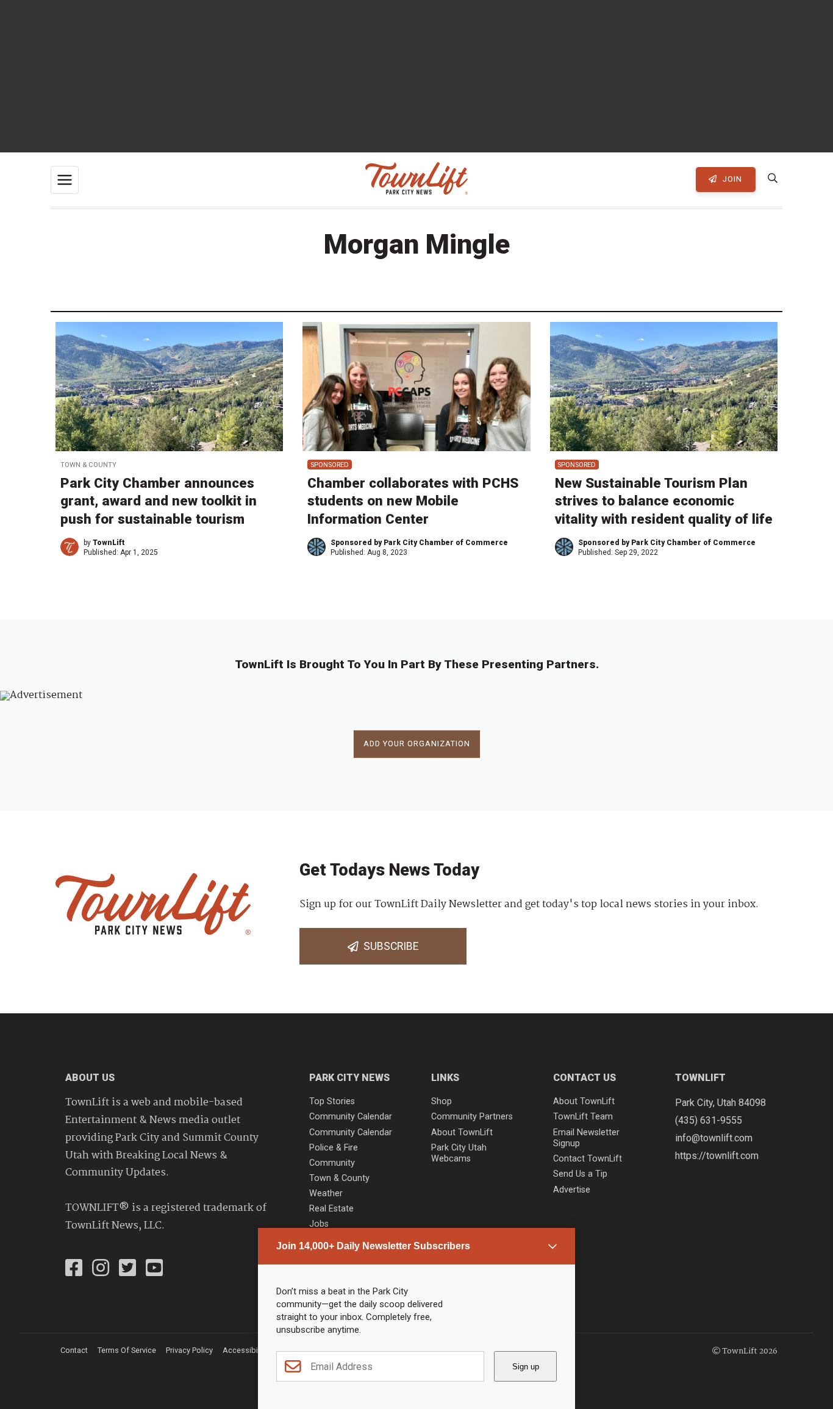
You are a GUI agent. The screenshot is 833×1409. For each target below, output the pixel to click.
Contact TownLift (587, 1159)
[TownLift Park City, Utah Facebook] (73, 1269)
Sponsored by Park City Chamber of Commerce (419, 542)
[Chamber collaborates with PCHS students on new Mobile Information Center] (416, 386)
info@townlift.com (714, 1138)
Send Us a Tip (580, 1174)
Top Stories (332, 1101)
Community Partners (472, 1116)
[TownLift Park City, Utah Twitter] (127, 1269)
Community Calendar (350, 1116)
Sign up (525, 1366)
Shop (441, 1101)
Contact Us (584, 1077)
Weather (326, 1193)
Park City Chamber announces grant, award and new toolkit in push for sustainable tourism (158, 500)
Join (731, 179)
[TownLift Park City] (416, 179)
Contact (74, 1350)
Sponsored (329, 465)
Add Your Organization (416, 743)
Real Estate (331, 1209)
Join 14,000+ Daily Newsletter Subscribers (373, 1246)
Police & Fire (333, 1148)
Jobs (319, 1224)
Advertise (571, 1190)
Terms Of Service (127, 1350)
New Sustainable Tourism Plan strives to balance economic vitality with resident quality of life (664, 500)
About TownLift (462, 1132)
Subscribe (388, 946)
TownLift (109, 542)
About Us (90, 1077)
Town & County (88, 465)
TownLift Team (583, 1116)
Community (332, 1163)
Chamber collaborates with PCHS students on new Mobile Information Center (412, 500)
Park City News (349, 1077)
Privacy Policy (189, 1350)
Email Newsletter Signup (586, 1138)
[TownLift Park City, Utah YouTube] (154, 1269)
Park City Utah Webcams (459, 1154)
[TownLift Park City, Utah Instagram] (100, 1269)
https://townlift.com (717, 1155)
